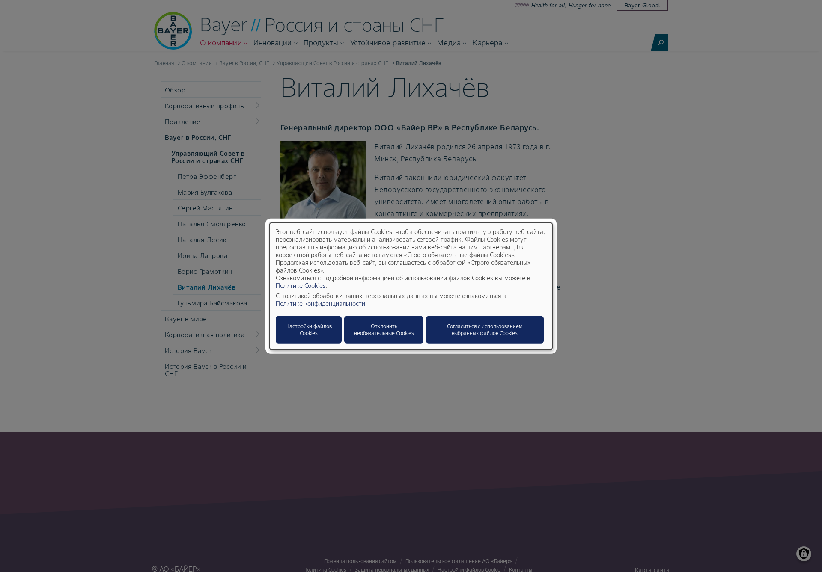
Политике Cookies (301, 286)
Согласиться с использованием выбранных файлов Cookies (485, 329)
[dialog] (411, 286)
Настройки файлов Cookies (309, 329)
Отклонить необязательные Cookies (384, 329)
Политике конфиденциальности (320, 304)
